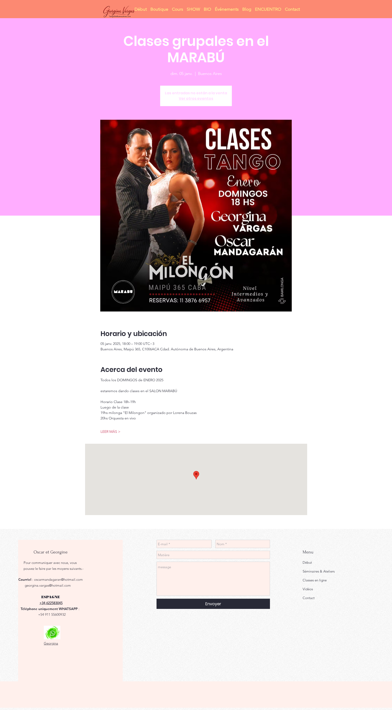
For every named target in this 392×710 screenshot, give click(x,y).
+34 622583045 (51, 603)
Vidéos (308, 589)
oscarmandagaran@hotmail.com (58, 579)
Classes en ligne (315, 580)
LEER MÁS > (110, 431)
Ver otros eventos (196, 98)
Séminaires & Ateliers (319, 571)
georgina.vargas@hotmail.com (48, 585)
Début (307, 562)
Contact (309, 598)
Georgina (51, 643)
